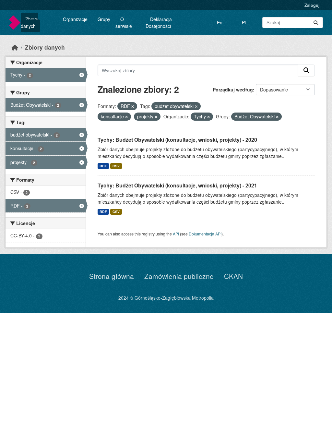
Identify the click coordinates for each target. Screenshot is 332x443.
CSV (116, 165)
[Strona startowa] (15, 47)
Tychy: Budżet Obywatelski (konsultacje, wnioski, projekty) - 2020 (177, 139)
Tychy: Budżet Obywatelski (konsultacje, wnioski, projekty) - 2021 (177, 185)
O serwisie (123, 22)
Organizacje (75, 19)
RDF (103, 165)
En (219, 22)
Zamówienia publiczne (179, 276)
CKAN (233, 276)
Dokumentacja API (205, 233)
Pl (244, 22)
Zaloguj (312, 5)
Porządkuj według (233, 89)
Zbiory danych (29, 22)
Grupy (104, 19)
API (176, 233)
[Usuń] (132, 106)
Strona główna (111, 276)
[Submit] (315, 22)
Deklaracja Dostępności (159, 22)
